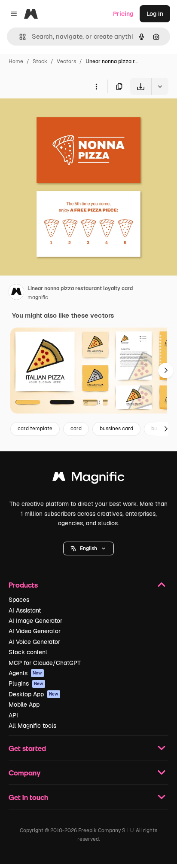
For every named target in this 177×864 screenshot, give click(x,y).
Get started (27, 748)
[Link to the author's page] (16, 293)
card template (35, 428)
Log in (154, 14)
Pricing (123, 14)
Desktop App (33, 694)
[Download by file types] (159, 86)
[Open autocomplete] (19, 37)
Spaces (19, 600)
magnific (37, 297)
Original (55, 115)
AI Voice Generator (34, 642)
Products (23, 584)
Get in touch (28, 797)
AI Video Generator (35, 631)
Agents (25, 673)
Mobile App (24, 704)
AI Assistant (25, 610)
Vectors (66, 61)
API (13, 715)
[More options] (96, 86)
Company (24, 772)
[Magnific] (88, 478)
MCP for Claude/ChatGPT (45, 663)
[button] (88, 548)
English (88, 548)
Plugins (26, 683)
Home (16, 61)
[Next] (166, 371)
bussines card (116, 428)
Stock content (28, 652)
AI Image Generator (35, 621)
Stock (40, 61)
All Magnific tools (32, 725)
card (76, 428)
